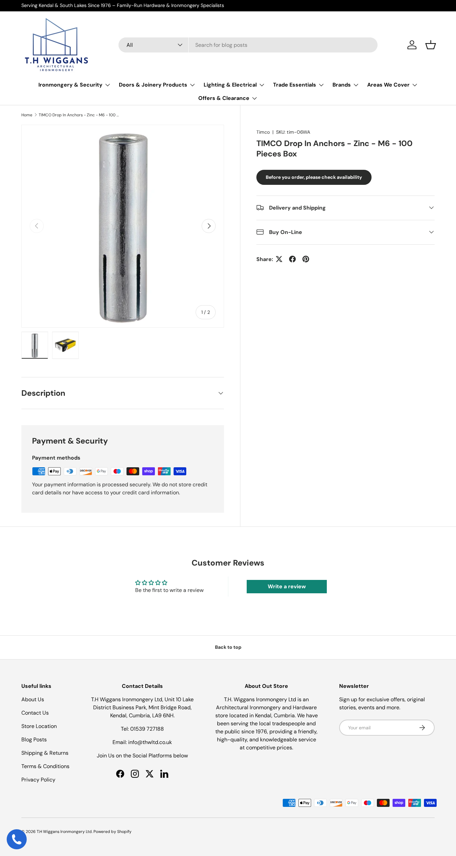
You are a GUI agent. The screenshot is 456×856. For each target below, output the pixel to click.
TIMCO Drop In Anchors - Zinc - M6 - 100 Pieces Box (79, 115)
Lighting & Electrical (230, 84)
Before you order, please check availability (314, 177)
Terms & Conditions (45, 766)
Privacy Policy (38, 779)
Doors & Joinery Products (153, 84)
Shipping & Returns (44, 752)
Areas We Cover (388, 84)
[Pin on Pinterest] (305, 259)
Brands (341, 84)
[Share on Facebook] (292, 259)
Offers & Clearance (223, 98)
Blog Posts (34, 739)
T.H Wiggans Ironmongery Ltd (64, 831)
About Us (32, 699)
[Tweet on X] (279, 259)
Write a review (287, 586)
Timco (263, 132)
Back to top (228, 647)
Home (26, 115)
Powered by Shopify (112, 831)
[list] (123, 226)
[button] (430, 44)
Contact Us (35, 712)
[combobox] (248, 44)
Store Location (39, 726)
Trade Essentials (294, 84)
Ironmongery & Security (70, 84)
